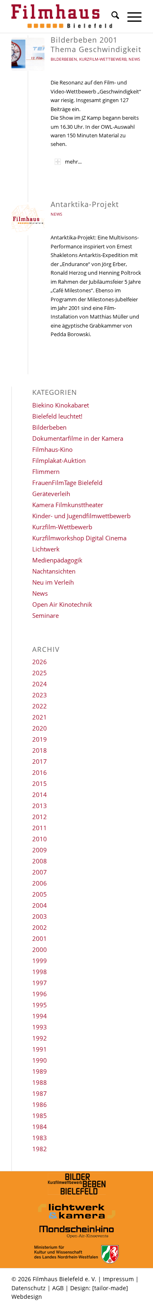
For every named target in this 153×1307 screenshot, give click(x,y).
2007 (39, 872)
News (134, 59)
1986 (39, 1104)
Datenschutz (28, 1288)
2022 (39, 706)
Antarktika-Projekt (85, 204)
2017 (39, 761)
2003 (39, 916)
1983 (39, 1138)
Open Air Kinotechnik (62, 604)
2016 (39, 772)
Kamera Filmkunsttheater (67, 505)
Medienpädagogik (57, 560)
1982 (39, 1149)
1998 (39, 972)
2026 (39, 662)
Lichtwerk (46, 549)
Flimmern (46, 471)
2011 (39, 828)
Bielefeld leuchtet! (57, 416)
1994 (39, 1016)
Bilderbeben (64, 59)
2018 (39, 750)
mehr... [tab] (73, 161)
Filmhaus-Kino (52, 449)
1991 (39, 1049)
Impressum (118, 1279)
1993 (39, 1027)
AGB (58, 1288)
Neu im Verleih (53, 582)
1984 (39, 1127)
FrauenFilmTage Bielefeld (67, 482)
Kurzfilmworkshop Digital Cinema (79, 538)
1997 (39, 983)
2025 (39, 673)
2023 (39, 695)
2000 (39, 949)
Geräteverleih (51, 494)
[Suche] (111, 16)
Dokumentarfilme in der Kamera (77, 438)
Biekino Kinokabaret (60, 405)
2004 (39, 905)
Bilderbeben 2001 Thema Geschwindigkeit (96, 44)
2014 (39, 794)
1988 (39, 1082)
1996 (39, 994)
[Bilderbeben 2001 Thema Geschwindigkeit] (27, 54)
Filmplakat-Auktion (59, 460)
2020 (39, 728)
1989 (39, 1071)
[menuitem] (111, 16)
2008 (39, 861)
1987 (39, 1093)
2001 (39, 938)
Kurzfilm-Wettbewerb (102, 59)
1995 (39, 1005)
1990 (39, 1060)
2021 (39, 717)
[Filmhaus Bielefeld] (63, 16)
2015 (39, 783)
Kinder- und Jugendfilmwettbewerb (81, 516)
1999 (39, 960)
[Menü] (130, 16)
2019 (39, 739)
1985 (39, 1115)
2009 (39, 850)
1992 (39, 1038)
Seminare (45, 615)
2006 (39, 883)
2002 (39, 927)
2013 (39, 806)
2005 (39, 894)
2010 (39, 839)
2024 (39, 684)
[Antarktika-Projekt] (27, 218)
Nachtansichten (53, 571)
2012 (39, 817)
